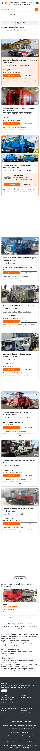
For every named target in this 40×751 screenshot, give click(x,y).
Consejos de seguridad (8, 708)
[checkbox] (36, 41)
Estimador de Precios (7, 699)
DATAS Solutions (26, 713)
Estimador (20, 578)
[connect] (37, 3)
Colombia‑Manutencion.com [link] (12, 736)
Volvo (26, 626)
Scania (34, 626)
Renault (16, 626)
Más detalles (28, 75)
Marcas (3, 710)
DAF (30, 626)
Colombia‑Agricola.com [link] (29, 736)
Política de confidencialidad (19, 742)
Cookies (31, 742)
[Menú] (2, 3)
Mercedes (6, 626)
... (9, 15)
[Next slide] (37, 601)
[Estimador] (35, 28)
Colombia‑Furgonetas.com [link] (19, 734)
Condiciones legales (9, 740)
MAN (11, 626)
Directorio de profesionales (9, 702)
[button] (11, 617)
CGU (8, 742)
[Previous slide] (2, 601)
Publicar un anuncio (27, 697)
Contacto (24, 710)
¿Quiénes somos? (26, 708)
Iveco (22, 626)
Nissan (20, 629)
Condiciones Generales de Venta (27, 740)
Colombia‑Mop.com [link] (22, 732)
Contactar (11, 75)
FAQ (2, 713)
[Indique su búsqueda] (36, 9)
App (4, 691)
